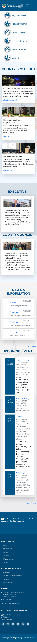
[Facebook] (3, 624)
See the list (7, 170)
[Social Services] (7, 50)
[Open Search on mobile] (31, 4)
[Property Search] (7, 24)
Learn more (7, 136)
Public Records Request (11, 604)
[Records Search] (7, 41)
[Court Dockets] (7, 33)
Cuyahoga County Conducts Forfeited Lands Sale (15, 322)
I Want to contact (8, 559)
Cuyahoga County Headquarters (13, 595)
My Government (8, 548)
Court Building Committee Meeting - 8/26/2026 (22, 398)
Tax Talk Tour (22, 360)
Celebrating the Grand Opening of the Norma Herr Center (15, 332)
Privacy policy (7, 582)
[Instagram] (13, 624)
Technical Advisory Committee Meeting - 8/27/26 (21, 417)
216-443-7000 (7, 599)
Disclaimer (6, 579)
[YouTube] (18, 624)
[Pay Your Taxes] (7, 16)
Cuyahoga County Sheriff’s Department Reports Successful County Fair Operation (15, 312)
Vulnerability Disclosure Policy (12, 575)
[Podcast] (23, 624)
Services (5, 552)
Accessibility (7, 572)
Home (5, 545)
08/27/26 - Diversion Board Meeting (23, 473)
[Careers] (7, 58)
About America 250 (10, 100)
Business (6, 555)
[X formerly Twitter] (8, 624)
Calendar (6, 562)
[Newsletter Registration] (28, 624)
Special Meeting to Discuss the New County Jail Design (15, 302)
